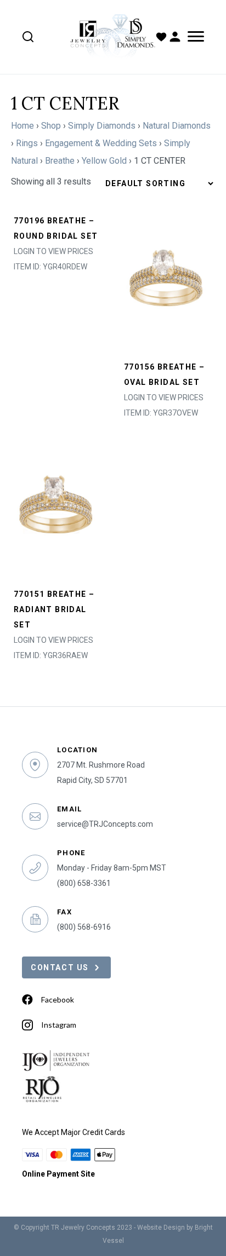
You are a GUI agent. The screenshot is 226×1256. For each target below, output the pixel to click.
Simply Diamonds (101, 125)
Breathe (60, 160)
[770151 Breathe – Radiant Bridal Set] (58, 509)
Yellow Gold (104, 160)
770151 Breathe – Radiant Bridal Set (54, 609)
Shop (51, 125)
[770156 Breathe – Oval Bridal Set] (168, 282)
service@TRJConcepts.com (105, 824)
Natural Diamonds (177, 125)
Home (22, 125)
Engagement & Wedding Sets (101, 143)
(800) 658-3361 (84, 883)
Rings (27, 143)
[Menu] (193, 36)
